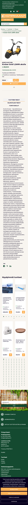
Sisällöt (3, 452)
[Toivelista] (14, 11)
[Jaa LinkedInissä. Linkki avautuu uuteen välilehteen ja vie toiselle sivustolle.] (11, 266)
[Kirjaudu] (11, 11)
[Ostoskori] (17, 11)
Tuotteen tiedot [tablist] (14, 100)
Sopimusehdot (5, 470)
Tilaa (14, 405)
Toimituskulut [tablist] (14, 105)
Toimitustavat (5, 472)
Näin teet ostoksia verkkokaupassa (10, 469)
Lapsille (3, 463)
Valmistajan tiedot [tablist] (14, 103)
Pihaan (3, 461)
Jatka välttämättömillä (14, 493)
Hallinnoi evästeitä (14, 497)
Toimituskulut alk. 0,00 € (9, 70)
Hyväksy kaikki (14, 489)
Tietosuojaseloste (6, 476)
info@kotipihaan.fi (6, 438)
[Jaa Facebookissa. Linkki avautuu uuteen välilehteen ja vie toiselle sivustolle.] (4, 266)
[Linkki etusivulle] (13, 16)
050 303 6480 (6, 436)
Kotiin (2, 459)
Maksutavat (4, 474)
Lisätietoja (14, 501)
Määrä (4, 80)
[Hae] (25, 24)
